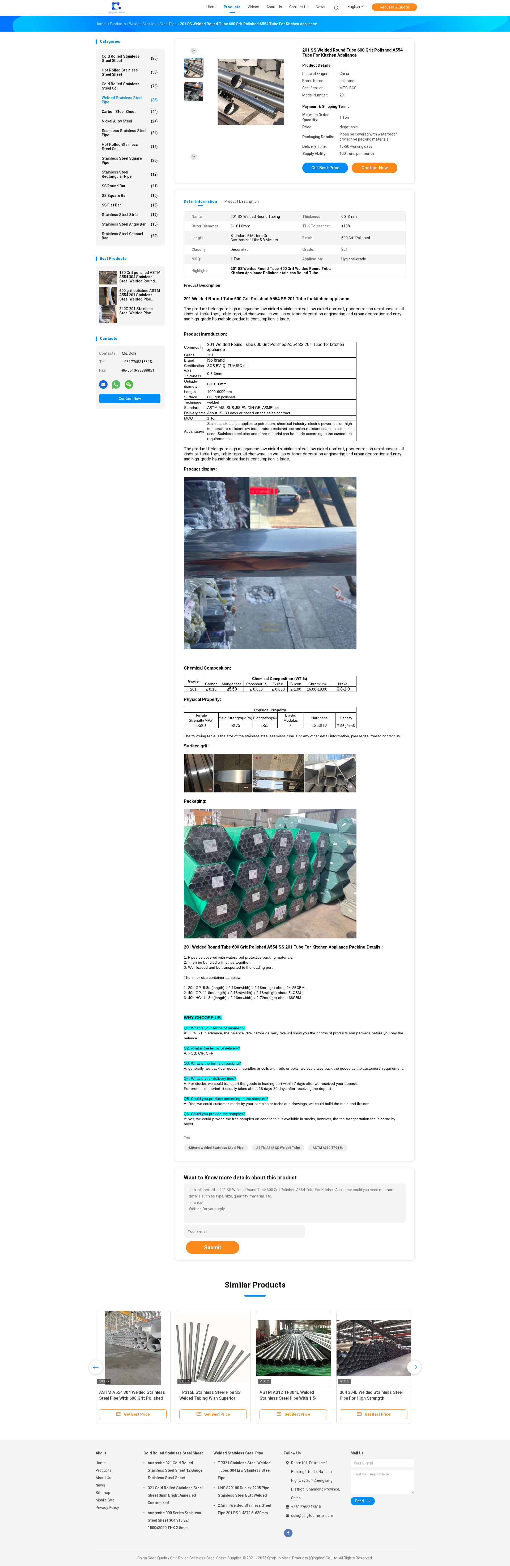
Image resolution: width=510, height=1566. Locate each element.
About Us (103, 1478)
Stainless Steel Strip (130, 215)
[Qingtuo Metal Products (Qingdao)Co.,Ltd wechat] (129, 384)
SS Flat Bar (130, 205)
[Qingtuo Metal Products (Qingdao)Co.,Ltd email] (103, 384)
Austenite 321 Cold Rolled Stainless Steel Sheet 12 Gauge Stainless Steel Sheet (175, 1470)
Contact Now (130, 398)
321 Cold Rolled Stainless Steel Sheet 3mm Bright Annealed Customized (175, 1495)
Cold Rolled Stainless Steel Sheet (130, 58)
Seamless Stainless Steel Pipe (130, 133)
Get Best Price (325, 167)
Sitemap (103, 1493)
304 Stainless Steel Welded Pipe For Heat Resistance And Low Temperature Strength (155, 1398)
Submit (212, 1247)
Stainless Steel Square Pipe (130, 160)
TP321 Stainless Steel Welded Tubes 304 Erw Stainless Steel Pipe (244, 1470)
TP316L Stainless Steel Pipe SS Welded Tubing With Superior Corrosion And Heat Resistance (402, 1398)
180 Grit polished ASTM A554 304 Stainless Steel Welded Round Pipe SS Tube (139, 276)
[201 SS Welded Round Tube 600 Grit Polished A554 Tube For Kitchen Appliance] (250, 92)
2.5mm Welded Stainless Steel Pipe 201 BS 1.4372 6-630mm (244, 1509)
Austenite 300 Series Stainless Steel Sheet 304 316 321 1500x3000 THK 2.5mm (174, 1520)
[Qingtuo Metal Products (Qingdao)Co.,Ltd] (116, 8)
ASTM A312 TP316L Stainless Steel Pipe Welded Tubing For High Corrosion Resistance (238, 1398)
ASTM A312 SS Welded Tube (278, 1148)
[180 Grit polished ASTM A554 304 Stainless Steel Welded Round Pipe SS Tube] (108, 278)
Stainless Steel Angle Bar (130, 224)
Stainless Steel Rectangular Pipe (130, 174)
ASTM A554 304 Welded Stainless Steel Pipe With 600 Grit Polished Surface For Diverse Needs (324, 1398)
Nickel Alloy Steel (130, 121)
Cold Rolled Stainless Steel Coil (130, 86)
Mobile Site (105, 1500)
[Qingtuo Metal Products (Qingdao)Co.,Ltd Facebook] (288, 1533)
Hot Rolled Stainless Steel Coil (130, 146)
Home (101, 1463)
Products (104, 1470)
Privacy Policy (107, 1507)
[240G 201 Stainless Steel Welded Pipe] (108, 314)
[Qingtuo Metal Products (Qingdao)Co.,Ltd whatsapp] (116, 384)
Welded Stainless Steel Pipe (130, 100)
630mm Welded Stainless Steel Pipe (216, 1148)
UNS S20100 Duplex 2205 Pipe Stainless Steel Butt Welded (243, 1491)
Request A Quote (394, 7)
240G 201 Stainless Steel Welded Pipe (136, 311)
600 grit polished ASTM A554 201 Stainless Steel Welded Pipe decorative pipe (139, 295)
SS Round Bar (130, 186)
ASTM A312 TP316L (328, 1148)
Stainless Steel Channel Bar (130, 236)
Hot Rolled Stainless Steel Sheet (130, 72)
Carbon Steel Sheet (130, 111)
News (100, 1485)
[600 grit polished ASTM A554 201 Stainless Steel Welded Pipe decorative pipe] (108, 296)
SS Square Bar (130, 195)
